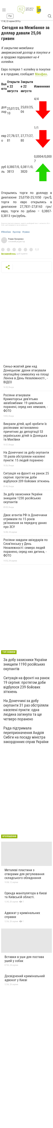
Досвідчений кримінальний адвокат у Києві (25, 978)
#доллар (17, 232)
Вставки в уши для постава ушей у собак (24, 959)
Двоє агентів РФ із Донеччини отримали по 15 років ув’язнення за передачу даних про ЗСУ (25, 521)
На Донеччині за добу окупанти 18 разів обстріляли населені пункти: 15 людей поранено (26, 456)
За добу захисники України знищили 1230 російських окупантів (22, 498)
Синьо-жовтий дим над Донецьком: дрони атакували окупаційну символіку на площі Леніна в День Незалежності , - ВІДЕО (26, 374)
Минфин (41, 74)
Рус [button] (10, 16)
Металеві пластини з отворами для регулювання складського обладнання (24, 874)
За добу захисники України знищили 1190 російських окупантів (25, 664)
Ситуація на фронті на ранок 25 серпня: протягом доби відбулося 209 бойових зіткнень (26, 477)
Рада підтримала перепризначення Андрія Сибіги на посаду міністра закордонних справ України (25, 735)
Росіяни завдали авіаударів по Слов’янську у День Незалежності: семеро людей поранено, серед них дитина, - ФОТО (25, 547)
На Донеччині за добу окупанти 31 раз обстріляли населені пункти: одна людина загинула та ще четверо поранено (25, 709)
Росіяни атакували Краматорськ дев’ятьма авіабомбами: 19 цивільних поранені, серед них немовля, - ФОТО (25, 403)
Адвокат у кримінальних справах (22, 915)
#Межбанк (6, 232)
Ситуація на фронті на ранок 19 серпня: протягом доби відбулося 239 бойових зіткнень (26, 685)
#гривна (26, 232)
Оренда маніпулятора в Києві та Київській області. (26, 895)
